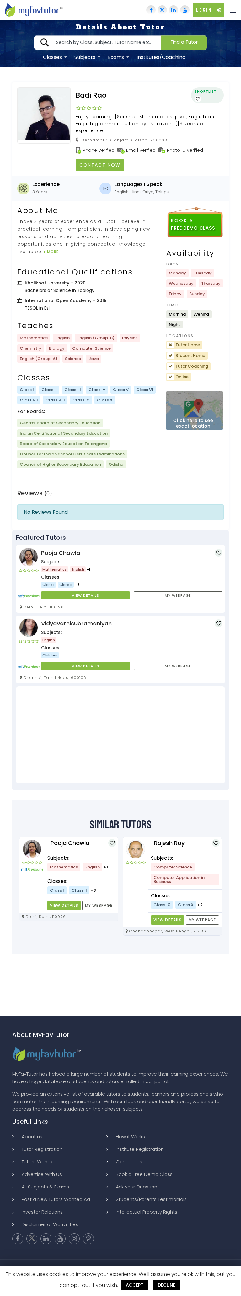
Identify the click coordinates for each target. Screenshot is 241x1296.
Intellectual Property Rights (146, 1211)
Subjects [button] (85, 57)
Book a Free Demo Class (144, 1174)
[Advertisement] (120, 735)
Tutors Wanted (39, 1161)
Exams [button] (116, 57)
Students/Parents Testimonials (151, 1199)
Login (204, 10)
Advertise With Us (42, 1174)
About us (32, 1136)
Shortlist (206, 91)
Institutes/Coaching (161, 57)
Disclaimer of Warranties (50, 1224)
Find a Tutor (184, 42)
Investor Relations (42, 1211)
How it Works (130, 1136)
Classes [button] (53, 57)
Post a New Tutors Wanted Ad (56, 1199)
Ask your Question (136, 1186)
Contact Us (129, 1161)
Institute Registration (140, 1149)
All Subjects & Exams (45, 1186)
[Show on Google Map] (194, 410)
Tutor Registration (42, 1149)
